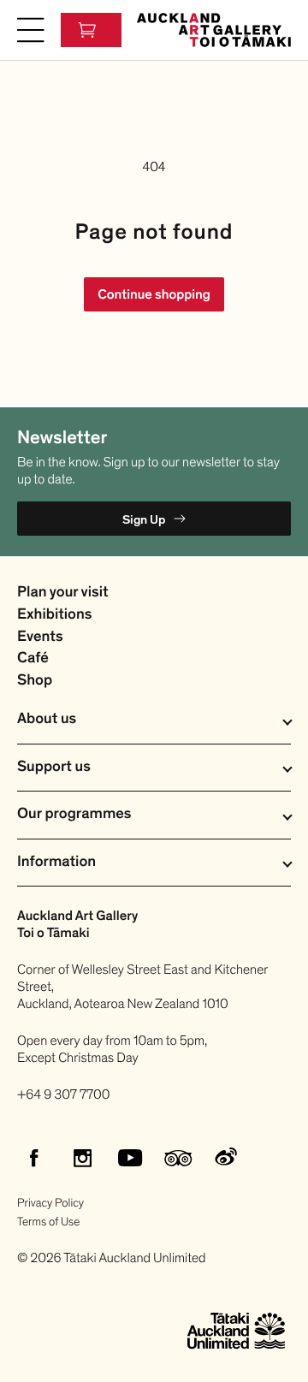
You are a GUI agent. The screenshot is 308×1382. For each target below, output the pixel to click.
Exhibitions (54, 615)
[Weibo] (226, 1158)
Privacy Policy (50, 1202)
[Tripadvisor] (178, 1158)
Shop (34, 681)
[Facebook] (34, 1158)
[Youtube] (130, 1158)
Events (40, 637)
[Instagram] (82, 1158)
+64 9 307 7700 (63, 1094)
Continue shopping (154, 294)
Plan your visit (63, 592)
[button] (31, 30)
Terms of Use (48, 1221)
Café (33, 658)
